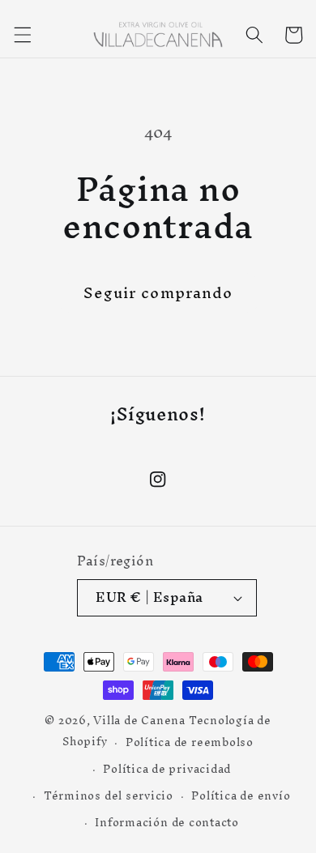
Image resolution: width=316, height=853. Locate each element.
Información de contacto (167, 822)
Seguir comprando (158, 292)
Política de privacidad (167, 769)
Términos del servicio (108, 795)
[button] (21, 34)
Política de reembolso (190, 742)
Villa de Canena (139, 720)
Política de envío (240, 795)
